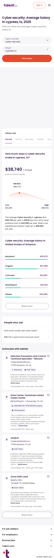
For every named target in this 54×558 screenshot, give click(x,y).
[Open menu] (49, 5)
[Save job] (48, 356)
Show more (15, 383)
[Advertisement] (27, 96)
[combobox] (25, 42)
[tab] (8, 140)
